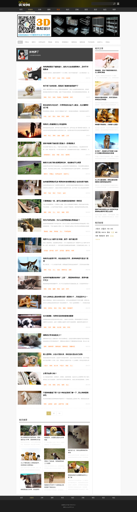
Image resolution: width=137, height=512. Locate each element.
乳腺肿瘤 (65, 97)
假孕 (71, 97)
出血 (58, 78)
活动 (112, 236)
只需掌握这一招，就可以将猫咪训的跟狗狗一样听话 (62, 201)
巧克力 (59, 193)
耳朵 (49, 270)
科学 (67, 289)
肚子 (54, 78)
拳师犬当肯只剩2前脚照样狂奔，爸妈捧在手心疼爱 (62, 163)
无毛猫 (46, 250)
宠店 (95, 9)
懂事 (67, 116)
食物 (63, 212)
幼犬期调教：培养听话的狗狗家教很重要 (58, 316)
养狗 (54, 135)
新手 (56, 250)
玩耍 (112, 232)
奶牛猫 (51, 250)
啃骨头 (57, 42)
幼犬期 (59, 327)
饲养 (114, 9)
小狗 (49, 385)
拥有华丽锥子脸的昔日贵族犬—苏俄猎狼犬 (59, 143)
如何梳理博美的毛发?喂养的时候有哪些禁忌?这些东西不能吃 (65, 182)
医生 (54, 116)
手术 (49, 78)
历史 (62, 154)
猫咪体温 (74, 42)
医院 (86, 9)
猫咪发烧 (82, 42)
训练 (49, 212)
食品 (104, 9)
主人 (54, 212)
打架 (108, 228)
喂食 (58, 289)
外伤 (63, 78)
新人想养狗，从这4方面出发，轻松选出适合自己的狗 (63, 354)
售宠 (58, 9)
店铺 (76, 9)
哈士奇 (56, 365)
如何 (64, 193)
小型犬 (46, 365)
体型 (116, 232)
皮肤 (55, 404)
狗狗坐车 (102, 236)
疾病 (54, 97)
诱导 (67, 212)
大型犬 (98, 229)
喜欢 (55, 308)
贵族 (53, 154)
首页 (21, 9)
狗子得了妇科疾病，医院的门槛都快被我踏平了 (60, 86)
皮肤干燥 (61, 404)
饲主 (58, 212)
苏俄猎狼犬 (65, 42)
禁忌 (54, 193)
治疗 (49, 116)
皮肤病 (50, 404)
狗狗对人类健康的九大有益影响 (55, 124)
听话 (63, 116)
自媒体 (30, 9)
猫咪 (49, 9)
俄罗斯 (68, 154)
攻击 (111, 228)
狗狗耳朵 (64, 270)
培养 (49, 327)
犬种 (39, 9)
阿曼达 (27, 42)
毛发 (49, 193)
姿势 (70, 270)
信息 (58, 270)
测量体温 (72, 346)
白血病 (68, 78)
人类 (67, 135)
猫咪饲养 (50, 346)
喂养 (45, 193)
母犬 (49, 97)
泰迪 (51, 231)
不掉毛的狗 (91, 42)
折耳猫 (62, 250)
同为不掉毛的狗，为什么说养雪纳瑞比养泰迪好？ (61, 220)
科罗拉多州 (42, 42)
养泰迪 (108, 42)
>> (59, 413)
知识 (67, 9)
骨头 (60, 308)
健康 (63, 135)
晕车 (107, 236)
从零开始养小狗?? (50, 373)
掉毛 (58, 385)
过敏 (58, 135)
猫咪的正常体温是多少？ (52, 335)
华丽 (58, 154)
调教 (54, 327)
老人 (67, 385)
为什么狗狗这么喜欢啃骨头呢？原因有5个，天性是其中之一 (65, 297)
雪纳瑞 (50, 42)
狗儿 (49, 135)
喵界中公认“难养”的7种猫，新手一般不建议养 (60, 239)
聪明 (45, 385)
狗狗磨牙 (70, 308)
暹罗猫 (68, 250)
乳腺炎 (59, 97)
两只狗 (98, 232)
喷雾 (97, 236)
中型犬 (62, 365)
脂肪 (64, 308)
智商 (63, 385)
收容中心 (100, 42)
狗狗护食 (98, 239)
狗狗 (45, 78)
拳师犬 (34, 42)
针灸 (45, 116)
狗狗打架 (103, 232)
